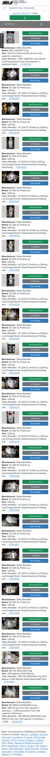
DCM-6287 (14, 544)
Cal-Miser (33, 734)
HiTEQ (14, 740)
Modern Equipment (34, 743)
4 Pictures (35, 144)
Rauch (23, 746)
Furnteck (28, 737)
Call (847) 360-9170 (20, 13)
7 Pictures (35, 178)
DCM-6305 (14, 613)
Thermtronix (30, 752)
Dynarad (43, 734)
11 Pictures (35, 693)
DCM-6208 (14, 133)
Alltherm (24, 734)
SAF (37, 746)
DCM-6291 (14, 579)
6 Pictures (35, 110)
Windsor (18, 754)
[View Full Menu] (41, 24)
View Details (35, 43)
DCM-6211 (21, 167)
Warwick (6, 754)
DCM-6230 (14, 270)
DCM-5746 (26, 64)
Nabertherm (13, 746)
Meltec (10, 743)
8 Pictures (35, 75)
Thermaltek (18, 752)
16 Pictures (35, 38)
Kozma (21, 740)
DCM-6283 (14, 510)
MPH (4, 746)
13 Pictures (35, 658)
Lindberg (30, 740)
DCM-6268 (14, 373)
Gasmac (5, 740)
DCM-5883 (9, 682)
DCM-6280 (14, 476)
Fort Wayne (17, 737)
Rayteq (30, 746)
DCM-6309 (14, 647)
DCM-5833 (17, 722)
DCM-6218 (14, 201)
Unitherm (41, 752)
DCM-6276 (14, 442)
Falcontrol (6, 737)
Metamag (19, 743)
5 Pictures (35, 521)
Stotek (5, 749)
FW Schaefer (39, 737)
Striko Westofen (16, 749)
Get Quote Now (35, 33)
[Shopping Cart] (25, 17)
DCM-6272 (14, 407)
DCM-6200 (14, 98)
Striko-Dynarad (32, 749)
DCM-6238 (14, 339)
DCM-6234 (14, 304)
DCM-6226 (14, 236)
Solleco (43, 746)
